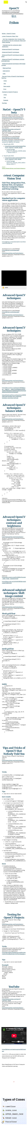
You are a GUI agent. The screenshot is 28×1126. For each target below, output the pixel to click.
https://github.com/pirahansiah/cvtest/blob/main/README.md (14, 242)
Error (5, 89)
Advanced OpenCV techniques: (10, 49)
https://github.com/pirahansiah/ (10, 12)
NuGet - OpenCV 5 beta (8, 33)
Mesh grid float (7, 68)
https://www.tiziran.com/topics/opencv (12, 13)
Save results (7, 86)
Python (14, 22)
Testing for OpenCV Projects (10, 92)
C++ (14, 16)
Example (6, 100)
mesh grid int (6, 71)
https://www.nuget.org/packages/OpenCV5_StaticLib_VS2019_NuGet (15, 146)
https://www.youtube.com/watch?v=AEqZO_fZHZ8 (11, 129)
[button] (2, 2)
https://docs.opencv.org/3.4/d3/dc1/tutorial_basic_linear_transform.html (14, 577)
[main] (14, 15)
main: (4, 73)
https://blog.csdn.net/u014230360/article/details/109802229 (14, 582)
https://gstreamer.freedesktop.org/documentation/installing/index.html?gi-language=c (14, 953)
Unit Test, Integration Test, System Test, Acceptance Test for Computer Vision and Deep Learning (13, 40)
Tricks (5, 81)
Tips (5, 83)
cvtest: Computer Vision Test (10, 36)
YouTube (4, 103)
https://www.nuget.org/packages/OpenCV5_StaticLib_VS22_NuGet (15, 158)
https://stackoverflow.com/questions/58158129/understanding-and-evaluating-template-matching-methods (14, 396)
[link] (14, 279)
